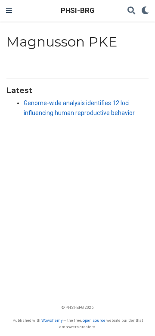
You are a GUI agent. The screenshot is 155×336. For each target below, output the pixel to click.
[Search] (131, 11)
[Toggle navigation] (9, 11)
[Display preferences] (145, 11)
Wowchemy (51, 320)
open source (94, 320)
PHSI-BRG (77, 10)
